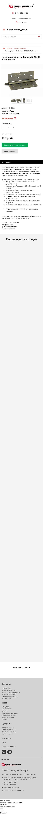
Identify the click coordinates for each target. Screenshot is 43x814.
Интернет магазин (8, 728)
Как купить (5, 707)
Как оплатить (6, 709)
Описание (6, 162)
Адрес (14, 18)
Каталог (9, 48)
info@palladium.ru (11, 787)
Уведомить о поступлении (14, 145)
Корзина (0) (22, 22)
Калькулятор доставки (10, 713)
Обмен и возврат (8, 717)
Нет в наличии (9, 151)
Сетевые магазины (8, 730)
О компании (6, 688)
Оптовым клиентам (9, 732)
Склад (4, 742)
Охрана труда (6, 698)
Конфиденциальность (9, 696)
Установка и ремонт (9, 715)
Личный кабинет (25, 18)
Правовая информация (10, 694)
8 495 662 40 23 (21, 13)
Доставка (5, 711)
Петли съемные (20, 48)
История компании (8, 690)
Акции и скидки (7, 734)
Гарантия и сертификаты (11, 692)
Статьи (4, 719)
